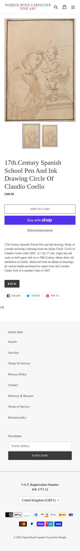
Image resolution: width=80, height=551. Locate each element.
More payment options (40, 230)
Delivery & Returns (20, 396)
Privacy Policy (17, 374)
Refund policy (17, 417)
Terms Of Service (19, 363)
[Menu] (73, 6)
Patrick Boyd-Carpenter (33, 537)
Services (13, 352)
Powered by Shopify (56, 537)
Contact (13, 385)
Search (12, 341)
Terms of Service (19, 406)
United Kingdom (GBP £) (39, 500)
